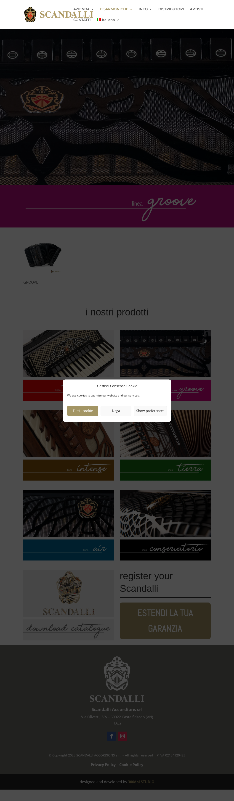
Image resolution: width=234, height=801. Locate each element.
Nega (116, 411)
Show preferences (150, 411)
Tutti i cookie (83, 411)
